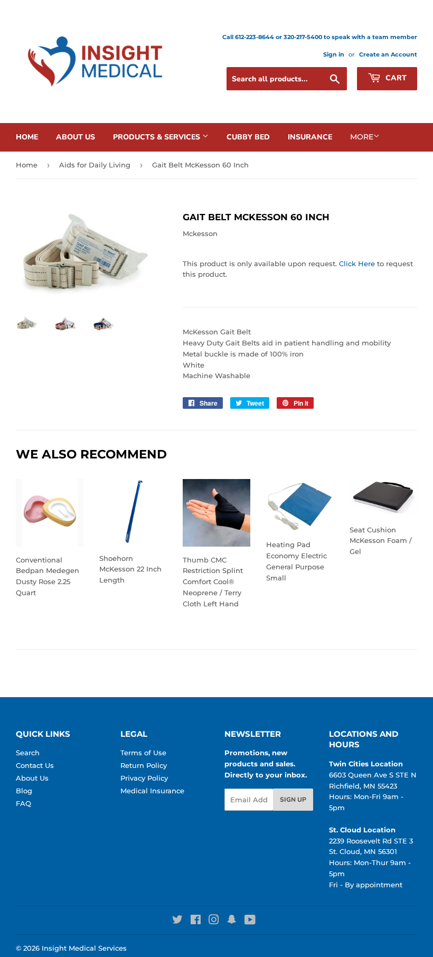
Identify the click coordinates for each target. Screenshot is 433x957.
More (361, 137)
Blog (24, 790)
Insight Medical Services (84, 948)
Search (28, 752)
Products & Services (157, 137)
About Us (75, 137)
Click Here (357, 263)
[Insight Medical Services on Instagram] (214, 921)
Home (27, 137)
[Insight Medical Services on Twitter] (177, 921)
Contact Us (35, 765)
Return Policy (143, 765)
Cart (395, 78)
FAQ (23, 803)
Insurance (310, 137)
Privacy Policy (144, 778)
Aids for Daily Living (94, 165)
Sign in (333, 54)
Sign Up (293, 799)
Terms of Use (143, 752)
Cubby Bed (248, 137)
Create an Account (388, 54)
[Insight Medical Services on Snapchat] (232, 921)
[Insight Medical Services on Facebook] (195, 921)
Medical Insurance (152, 790)
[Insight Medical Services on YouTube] (250, 921)
